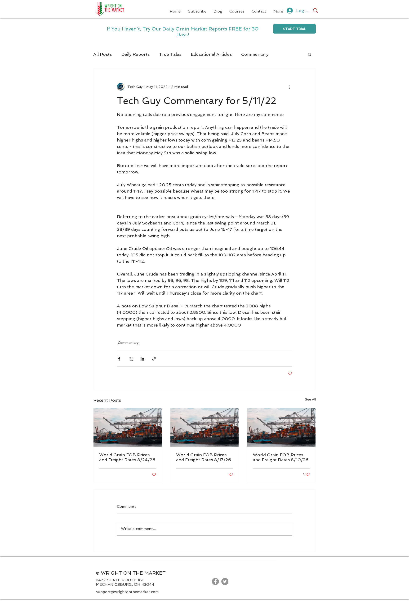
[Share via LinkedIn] (142, 359)
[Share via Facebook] (119, 359)
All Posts (102, 54)
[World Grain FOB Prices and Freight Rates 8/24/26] (127, 427)
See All (310, 399)
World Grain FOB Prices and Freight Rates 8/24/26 (127, 457)
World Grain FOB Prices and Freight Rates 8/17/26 (203, 457)
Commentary (254, 54)
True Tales (170, 54)
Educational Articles (211, 54)
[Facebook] (215, 581)
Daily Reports (135, 54)
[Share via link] (154, 359)
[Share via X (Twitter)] (131, 359)
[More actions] (289, 87)
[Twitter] (224, 581)
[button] (309, 54)
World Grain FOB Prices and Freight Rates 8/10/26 (280, 457)
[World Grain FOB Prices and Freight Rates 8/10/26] (281, 427)
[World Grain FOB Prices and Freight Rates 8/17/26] (204, 427)
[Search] (315, 11)
